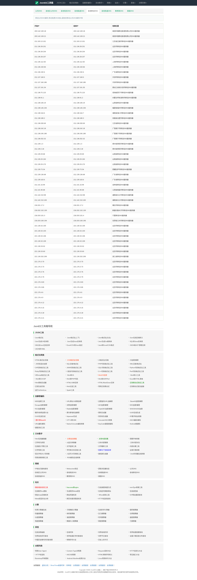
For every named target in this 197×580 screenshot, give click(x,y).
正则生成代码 (40, 386)
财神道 (68, 565)
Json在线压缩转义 (136, 338)
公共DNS (38, 11)
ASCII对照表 (71, 555)
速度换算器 (134, 517)
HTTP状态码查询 (104, 499)
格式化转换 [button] (73, 3)
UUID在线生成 (135, 412)
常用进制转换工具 (41, 457)
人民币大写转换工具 (74, 454)
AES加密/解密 (103, 405)
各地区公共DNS (51, 11)
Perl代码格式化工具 (137, 371)
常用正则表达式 (103, 386)
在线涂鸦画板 (40, 532)
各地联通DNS (79, 11)
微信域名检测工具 (41, 487)
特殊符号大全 (71, 540)
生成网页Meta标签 (73, 491)
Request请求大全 (104, 551)
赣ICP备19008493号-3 (110, 570)
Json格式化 (39, 338)
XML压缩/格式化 (136, 364)
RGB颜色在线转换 (73, 457)
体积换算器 (71, 513)
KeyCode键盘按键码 (105, 424)
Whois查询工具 (104, 495)
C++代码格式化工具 (105, 371)
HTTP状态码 (40, 555)
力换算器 (133, 521)
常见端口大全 (134, 555)
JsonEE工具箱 (46, 3)
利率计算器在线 (40, 510)
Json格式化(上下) (73, 338)
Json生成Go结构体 (105, 341)
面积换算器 (134, 510)
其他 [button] (132, 3)
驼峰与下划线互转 (104, 450)
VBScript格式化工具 (42, 375)
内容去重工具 (134, 446)
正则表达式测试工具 (137, 383)
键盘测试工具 (40, 427)
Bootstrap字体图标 (41, 558)
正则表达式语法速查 (137, 386)
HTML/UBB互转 (72, 383)
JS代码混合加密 (41, 364)
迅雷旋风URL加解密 (105, 401)
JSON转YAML (40, 349)
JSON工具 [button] (61, 3)
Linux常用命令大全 (105, 558)
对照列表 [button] (142, 3)
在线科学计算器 (103, 510)
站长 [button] (116, 3)
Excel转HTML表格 (136, 379)
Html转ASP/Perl (104, 379)
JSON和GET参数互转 (137, 345)
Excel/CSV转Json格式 (74, 345)
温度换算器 (71, 517)
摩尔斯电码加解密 (73, 412)
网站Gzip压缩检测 (41, 495)
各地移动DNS (93, 11)
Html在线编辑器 (40, 439)
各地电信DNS (66, 11)
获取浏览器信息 (103, 469)
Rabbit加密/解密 (72, 409)
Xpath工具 (70, 390)
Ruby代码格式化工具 (42, 371)
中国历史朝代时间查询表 (44, 540)
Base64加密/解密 (136, 401)
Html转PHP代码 (72, 379)
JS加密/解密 (134, 360)
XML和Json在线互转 (42, 345)
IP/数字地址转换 (135, 416)
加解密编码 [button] (86, 3)
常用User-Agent (41, 551)
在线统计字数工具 (41, 446)
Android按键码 (135, 424)
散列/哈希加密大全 (41, 412)
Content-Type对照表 (74, 551)
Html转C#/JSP (40, 379)
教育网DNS (119, 11)
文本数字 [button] (99, 3)
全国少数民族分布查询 (138, 536)
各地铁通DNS (106, 11)
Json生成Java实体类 (74, 341)
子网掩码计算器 (72, 510)
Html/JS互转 (102, 375)
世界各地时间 (103, 532)
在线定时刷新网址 (104, 491)
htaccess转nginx (73, 487)
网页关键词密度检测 (74, 499)
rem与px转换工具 (136, 487)
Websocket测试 (72, 469)
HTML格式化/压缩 (41, 360)
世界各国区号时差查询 (75, 536)
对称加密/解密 (72, 405)
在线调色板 (134, 491)
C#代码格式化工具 (41, 367)
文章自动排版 (72, 439)
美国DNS (130, 11)
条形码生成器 (103, 416)
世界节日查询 (103, 536)
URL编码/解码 (40, 424)
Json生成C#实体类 (42, 341)
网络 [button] (108, 3)
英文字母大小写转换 (42, 454)
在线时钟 (70, 532)
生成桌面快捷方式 (104, 487)
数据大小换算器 (72, 521)
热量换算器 (39, 513)
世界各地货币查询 (41, 536)
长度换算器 (39, 517)
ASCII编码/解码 (135, 420)
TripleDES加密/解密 (105, 409)
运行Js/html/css (40, 390)
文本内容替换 (103, 442)
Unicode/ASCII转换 (105, 420)
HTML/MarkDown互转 (106, 383)
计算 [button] (124, 3)
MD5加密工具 (40, 401)
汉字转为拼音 (40, 442)
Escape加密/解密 (41, 405)
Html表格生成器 (40, 383)
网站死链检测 (71, 495)
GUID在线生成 (40, 416)
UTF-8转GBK (71, 420)
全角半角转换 (134, 450)
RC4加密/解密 (40, 409)
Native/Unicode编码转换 (75, 424)
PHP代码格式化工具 (105, 364)
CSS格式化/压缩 (73, 360)
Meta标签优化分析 (41, 499)
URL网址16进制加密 (74, 401)
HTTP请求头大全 (136, 551)
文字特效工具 (40, 450)
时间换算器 (102, 517)
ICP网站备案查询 (136, 495)
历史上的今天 (103, 540)
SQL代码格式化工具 (105, 367)
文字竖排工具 (71, 446)
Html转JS (70, 375)
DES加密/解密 (135, 405)
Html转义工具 (135, 375)
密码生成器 (102, 412)
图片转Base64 (40, 420)
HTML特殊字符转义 (105, 555)
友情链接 (76, 565)
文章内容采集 (103, 439)
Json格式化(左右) (104, 338)
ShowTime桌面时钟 (57, 565)
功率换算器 (134, 513)
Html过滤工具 (71, 386)
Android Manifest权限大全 (76, 558)
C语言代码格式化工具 (74, 371)
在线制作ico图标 (41, 491)
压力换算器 (102, 513)
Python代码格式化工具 (138, 367)
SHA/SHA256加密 (136, 409)
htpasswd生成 (72, 416)
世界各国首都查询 (136, 532)
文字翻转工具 (103, 446)
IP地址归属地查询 (41, 469)
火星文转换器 (71, 442)
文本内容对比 (135, 442)
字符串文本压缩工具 (74, 450)
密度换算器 (102, 521)
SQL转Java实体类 (136, 341)
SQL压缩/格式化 (72, 364)
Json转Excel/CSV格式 (106, 345)
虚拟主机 (45, 565)
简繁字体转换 (134, 439)
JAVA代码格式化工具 (74, 367)
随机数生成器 (103, 454)
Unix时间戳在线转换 (137, 454)
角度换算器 (39, 521)
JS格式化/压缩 (103, 360)
